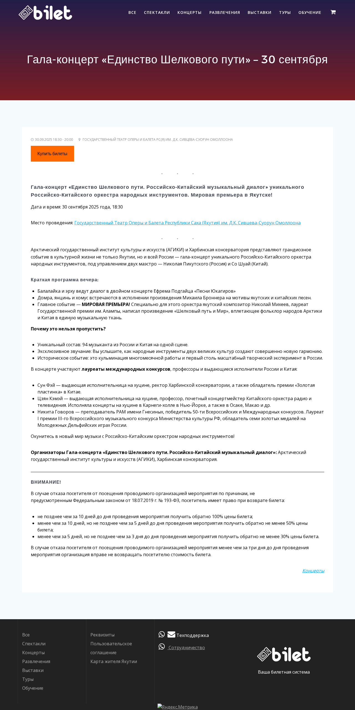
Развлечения (224, 12)
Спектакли (157, 12)
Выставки (260, 12)
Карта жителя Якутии (113, 661)
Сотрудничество (186, 647)
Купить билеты (52, 153)
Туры (285, 12)
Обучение (309, 12)
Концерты (190, 12)
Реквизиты (102, 635)
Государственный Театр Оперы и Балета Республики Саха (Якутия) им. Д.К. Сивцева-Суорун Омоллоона (187, 223)
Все (132, 12)
